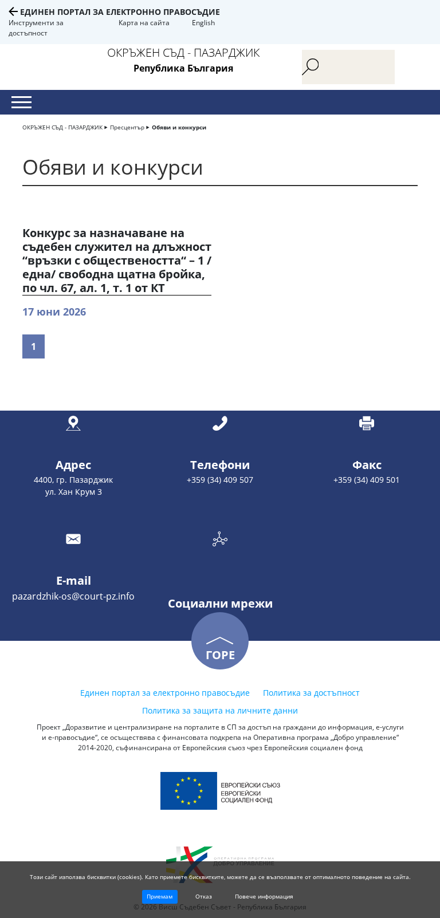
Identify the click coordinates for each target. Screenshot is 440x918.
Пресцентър (127, 127)
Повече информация (264, 896)
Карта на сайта (144, 22)
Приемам (159, 896)
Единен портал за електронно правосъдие (120, 11)
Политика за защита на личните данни (220, 710)
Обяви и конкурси (179, 127)
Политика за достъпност (311, 692)
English (203, 22)
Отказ (203, 896)
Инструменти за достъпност (36, 28)
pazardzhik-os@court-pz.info (73, 596)
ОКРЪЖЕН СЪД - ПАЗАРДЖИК (62, 127)
